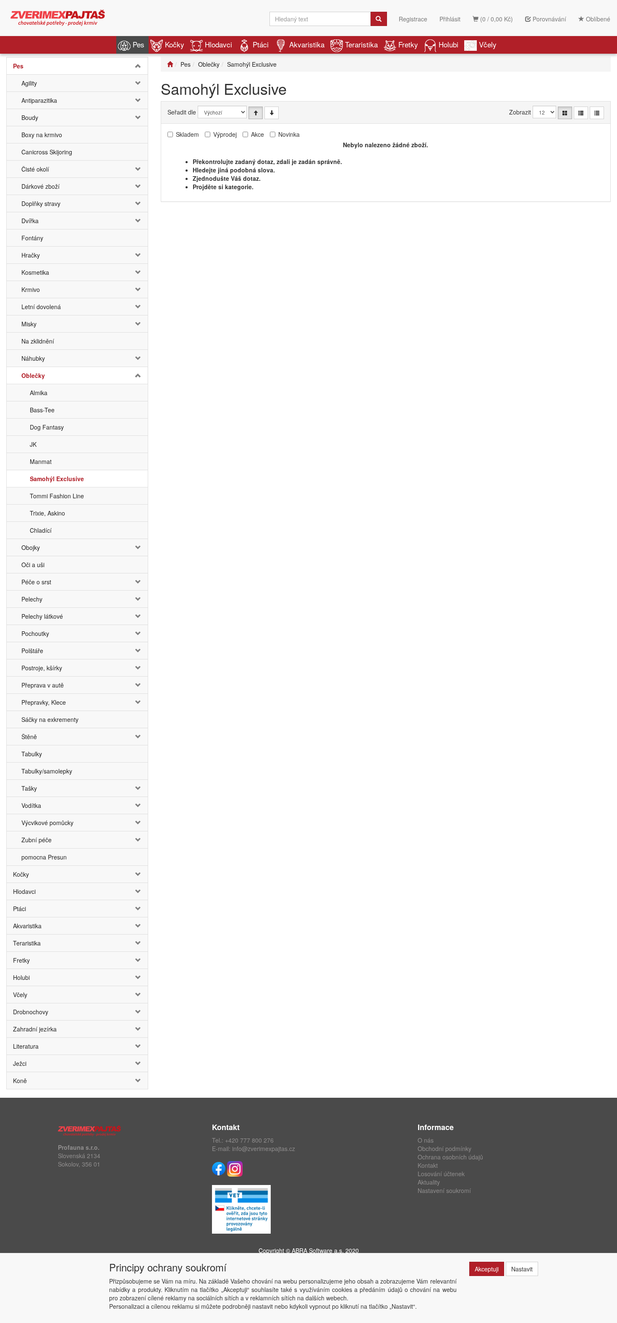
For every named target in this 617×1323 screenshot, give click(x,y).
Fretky (408, 44)
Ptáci (261, 44)
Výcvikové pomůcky (47, 822)
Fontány (32, 238)
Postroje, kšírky (41, 668)
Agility (29, 83)
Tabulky (31, 754)
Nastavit (522, 1269)
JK (33, 444)
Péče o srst (36, 582)
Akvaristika (306, 44)
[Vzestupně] (255, 113)
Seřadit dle (181, 112)
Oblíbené (597, 19)
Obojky (30, 547)
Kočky (174, 44)
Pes (138, 44)
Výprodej (225, 134)
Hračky (30, 255)
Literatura (26, 1046)
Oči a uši (32, 564)
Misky (29, 324)
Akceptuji (487, 1269)
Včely (488, 44)
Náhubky (33, 358)
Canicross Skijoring (46, 152)
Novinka (289, 134)
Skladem (187, 134)
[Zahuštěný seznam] (597, 113)
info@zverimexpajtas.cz (263, 1148)
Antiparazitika (39, 100)
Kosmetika (35, 272)
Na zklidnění (37, 341)
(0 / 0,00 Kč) (495, 19)
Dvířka (30, 220)
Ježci (19, 1063)
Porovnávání (548, 19)
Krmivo (30, 289)
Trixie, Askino (47, 513)
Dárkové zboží (40, 186)
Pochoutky (35, 633)
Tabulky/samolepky (46, 771)
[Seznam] (581, 113)
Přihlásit (449, 19)
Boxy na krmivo (41, 134)
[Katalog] (565, 113)
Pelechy (31, 599)
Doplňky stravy (40, 203)
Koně (20, 1080)
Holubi (448, 44)
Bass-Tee (42, 410)
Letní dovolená (41, 306)
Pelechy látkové (42, 616)
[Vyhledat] (378, 19)
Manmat (41, 461)
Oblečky (33, 375)
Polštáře (32, 650)
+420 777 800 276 (249, 1140)
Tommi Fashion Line (57, 496)
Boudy (29, 117)
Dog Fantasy (47, 427)
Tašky (29, 788)
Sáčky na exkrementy (49, 719)
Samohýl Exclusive (57, 478)
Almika (38, 392)
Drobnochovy (30, 1012)
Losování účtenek (441, 1173)
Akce (257, 134)
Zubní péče (36, 840)
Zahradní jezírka (35, 1029)
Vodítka (31, 805)
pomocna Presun (44, 857)
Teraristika (361, 44)
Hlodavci (218, 44)
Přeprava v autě (42, 685)
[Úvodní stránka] (170, 64)
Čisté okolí (35, 169)
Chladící (41, 530)
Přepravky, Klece (43, 702)
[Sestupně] (271, 113)
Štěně (29, 736)
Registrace (413, 19)
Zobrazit (520, 112)
